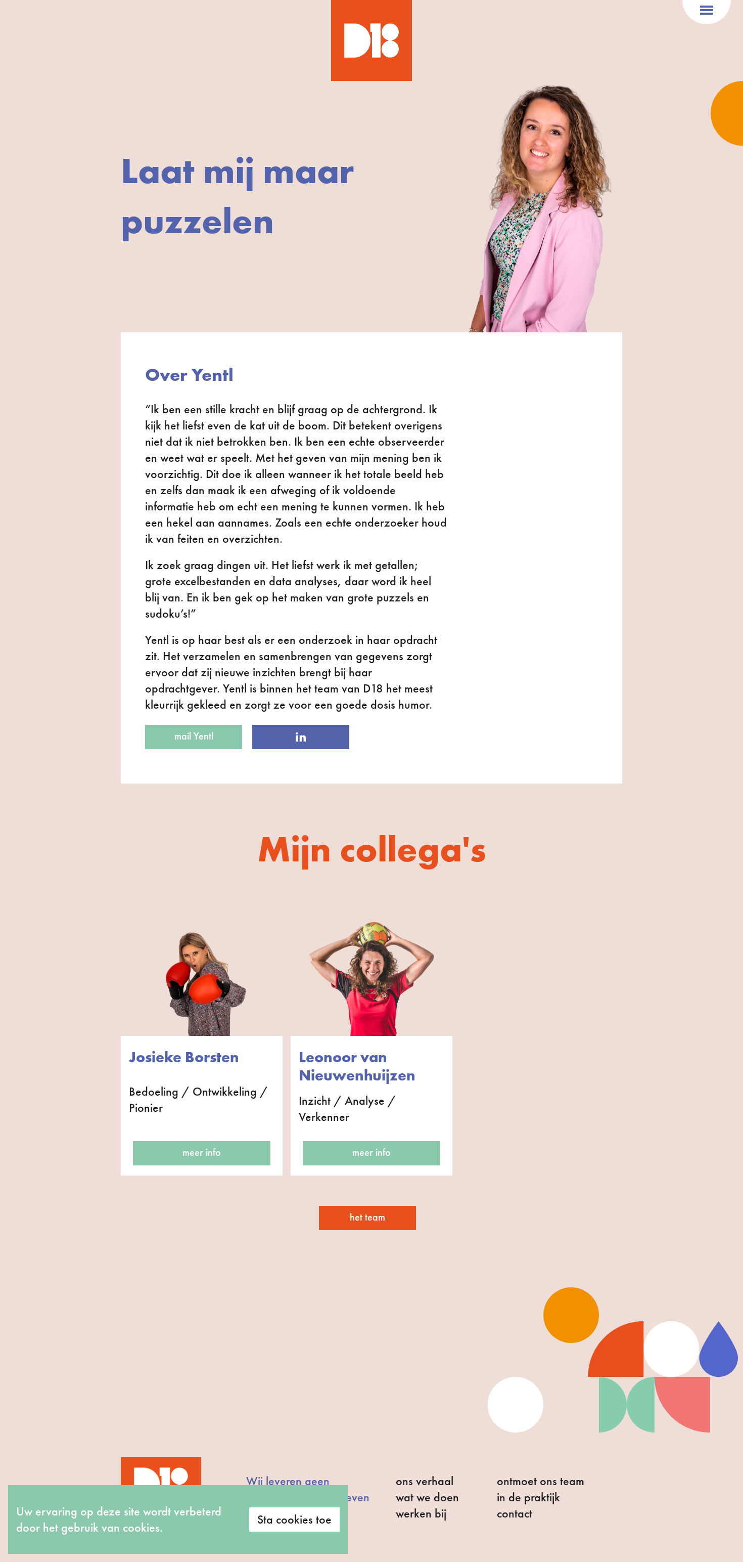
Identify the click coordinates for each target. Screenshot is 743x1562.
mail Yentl (193, 736)
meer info (201, 1152)
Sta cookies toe (294, 1519)
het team (367, 1217)
